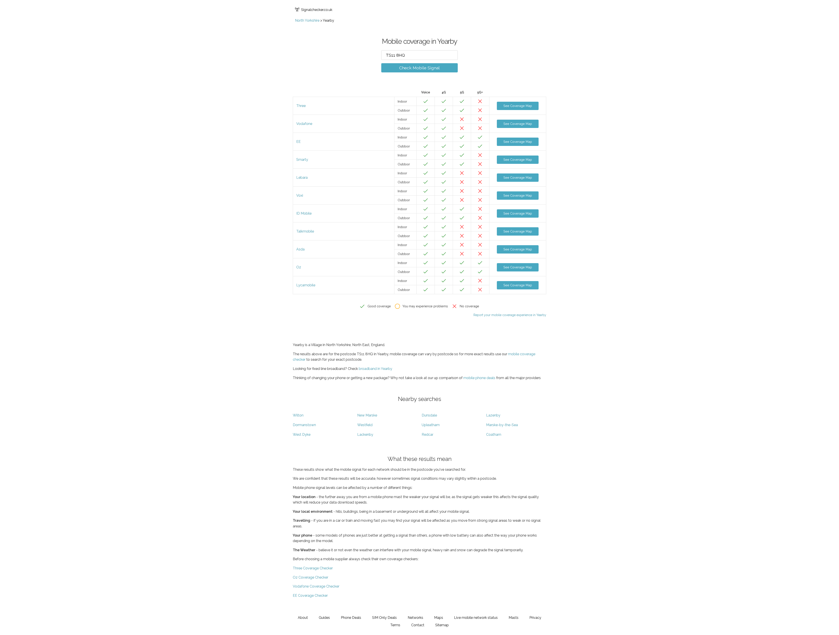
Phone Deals (351, 618)
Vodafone (304, 124)
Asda (300, 249)
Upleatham (431, 425)
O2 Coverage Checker (310, 577)
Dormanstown (304, 425)
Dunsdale (429, 415)
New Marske (367, 415)
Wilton (298, 415)
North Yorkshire (307, 20)
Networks (415, 618)
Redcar (427, 434)
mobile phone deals (479, 378)
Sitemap (442, 625)
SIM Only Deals (384, 618)
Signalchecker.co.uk (316, 10)
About (303, 618)
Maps (438, 618)
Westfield (365, 425)
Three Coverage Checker (313, 568)
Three (301, 106)
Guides (324, 618)
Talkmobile (305, 231)
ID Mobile (304, 213)
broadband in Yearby (375, 369)
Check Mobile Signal (419, 67)
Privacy (535, 618)
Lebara (302, 177)
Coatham (493, 434)
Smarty (302, 159)
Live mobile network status (476, 618)
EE (298, 142)
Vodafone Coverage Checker (316, 586)
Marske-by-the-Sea (502, 425)
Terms (395, 625)
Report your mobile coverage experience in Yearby (509, 315)
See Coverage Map (517, 106)
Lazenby (493, 415)
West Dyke (301, 434)
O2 (298, 267)
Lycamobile (305, 285)
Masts (513, 618)
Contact (417, 625)
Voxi (299, 195)
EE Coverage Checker (310, 595)
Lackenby (365, 434)
